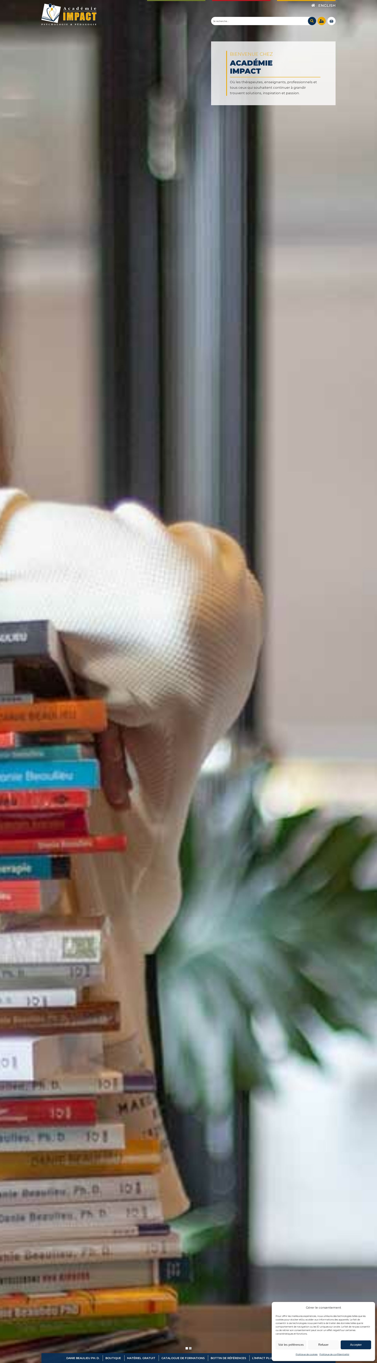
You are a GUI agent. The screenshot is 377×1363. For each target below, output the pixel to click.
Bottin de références (228, 1358)
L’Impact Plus (263, 1358)
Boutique (113, 1358)
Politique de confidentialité (334, 1354)
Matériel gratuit (141, 1358)
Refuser (323, 1344)
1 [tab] (187, 1348)
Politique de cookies (307, 1354)
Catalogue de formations (183, 1358)
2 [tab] (190, 1348)
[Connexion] (322, 21)
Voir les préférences (291, 1344)
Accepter (356, 1344)
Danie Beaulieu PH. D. (82, 1358)
